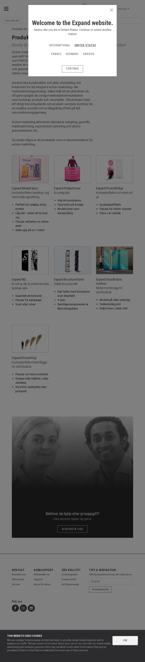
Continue (72, 68)
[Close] (112, 10)
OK (125, 640)
